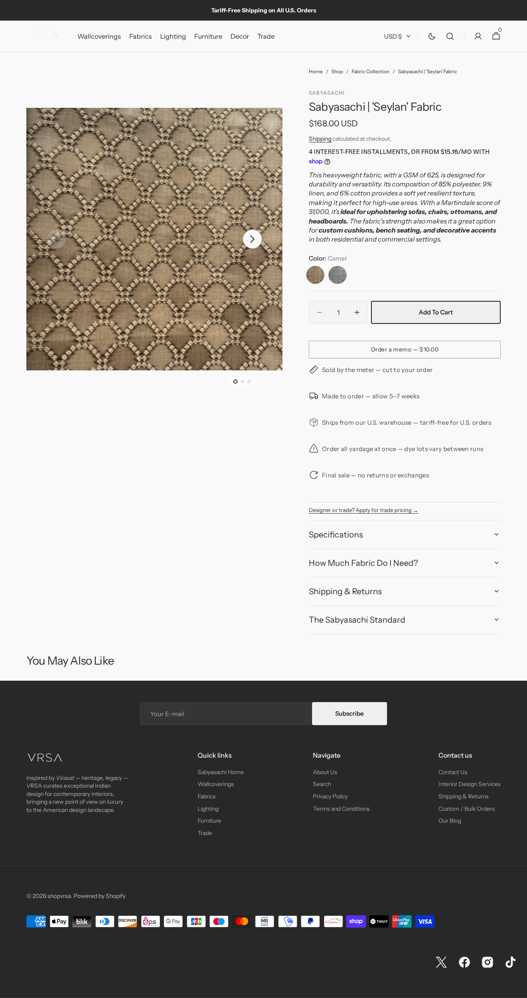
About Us (325, 772)
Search (322, 784)
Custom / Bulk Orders (466, 808)
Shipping (320, 138)
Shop (337, 71)
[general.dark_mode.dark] (432, 36)
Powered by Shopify (100, 896)
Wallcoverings (216, 784)
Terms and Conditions (341, 808)
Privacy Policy (330, 796)
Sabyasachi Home (221, 772)
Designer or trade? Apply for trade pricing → (363, 510)
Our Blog (449, 820)
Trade (205, 833)
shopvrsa (59, 896)
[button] (450, 36)
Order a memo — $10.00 (405, 349)
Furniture (209, 820)
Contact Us (452, 772)
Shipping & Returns (463, 796)
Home (316, 71)
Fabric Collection (370, 71)
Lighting (208, 808)
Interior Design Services (469, 784)
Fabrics (207, 796)
